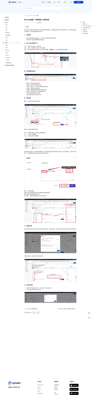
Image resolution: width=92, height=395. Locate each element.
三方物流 (7, 57)
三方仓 (6, 55)
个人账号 (7, 60)
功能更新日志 (8, 62)
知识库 (34, 15)
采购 (6, 37)
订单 (6, 30)
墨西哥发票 (7, 35)
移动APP (7, 50)
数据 (6, 45)
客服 (6, 42)
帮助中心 (20, 2)
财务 (6, 47)
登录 (71, 2)
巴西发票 (7, 32)
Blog (54, 2)
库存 (6, 40)
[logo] (12, 2)
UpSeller (25, 15)
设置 (6, 52)
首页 (6, 25)
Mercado (33, 46)
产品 (6, 27)
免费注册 (78, 2)
